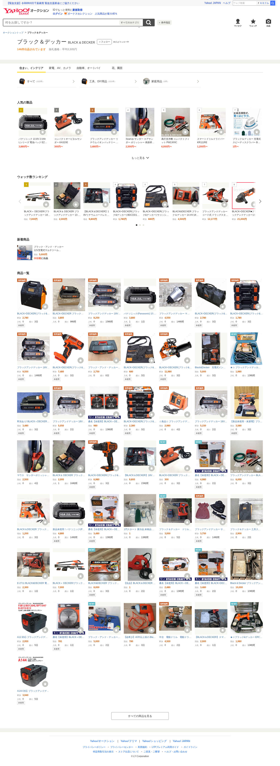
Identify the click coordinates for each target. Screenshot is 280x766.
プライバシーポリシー (94, 747)
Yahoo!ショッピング (154, 741)
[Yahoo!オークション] (27, 9)
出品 (268, 26)
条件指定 (164, 22)
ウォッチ (253, 26)
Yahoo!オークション (102, 741)
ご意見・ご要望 (152, 751)
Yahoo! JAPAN (212, 3)
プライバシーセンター (121, 747)
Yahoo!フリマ (129, 741)
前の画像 (20, 201)
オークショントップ (13, 32)
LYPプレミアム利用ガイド (165, 747)
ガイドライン (190, 747)
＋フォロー (104, 41)
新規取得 (77, 9)
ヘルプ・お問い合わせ (175, 751)
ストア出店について (128, 751)
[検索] (272, 3)
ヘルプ (226, 3)
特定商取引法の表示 (103, 751)
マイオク (238, 26)
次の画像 (259, 201)
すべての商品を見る (140, 716)
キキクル (264, 3)
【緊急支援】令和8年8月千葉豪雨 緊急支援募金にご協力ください (43, 3)
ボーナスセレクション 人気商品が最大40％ (92, 13)
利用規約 (142, 747)
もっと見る (138, 157)
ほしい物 (43, 132)
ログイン (58, 13)
